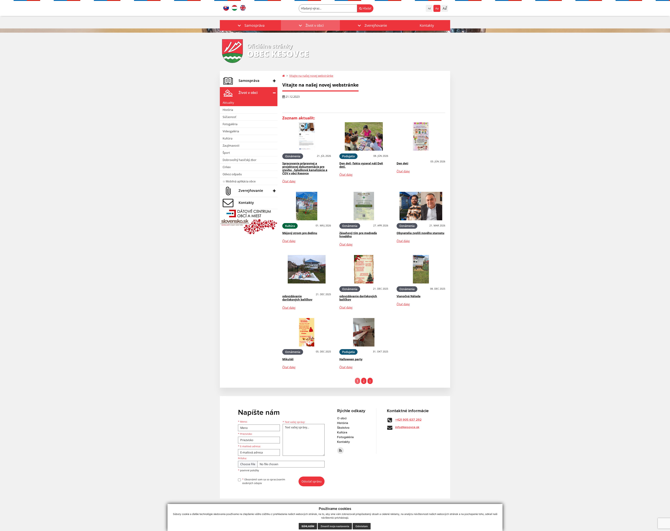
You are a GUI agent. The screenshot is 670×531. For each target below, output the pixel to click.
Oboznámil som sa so (263, 481)
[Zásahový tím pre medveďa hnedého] (363, 206)
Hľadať (366, 8)
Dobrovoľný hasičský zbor (239, 160)
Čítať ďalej (288, 181)
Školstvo (343, 427)
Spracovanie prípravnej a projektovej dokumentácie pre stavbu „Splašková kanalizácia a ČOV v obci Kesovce (304, 168)
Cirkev (227, 167)
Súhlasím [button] (308, 526)
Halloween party (350, 359)
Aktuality (228, 103)
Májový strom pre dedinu (299, 233)
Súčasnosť (229, 117)
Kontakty (427, 25)
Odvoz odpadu (232, 174)
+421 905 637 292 (408, 419)
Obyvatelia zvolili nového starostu (420, 233)
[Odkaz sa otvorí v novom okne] (340, 450)
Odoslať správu (312, 481)
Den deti (402, 163)
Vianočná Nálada (408, 296)
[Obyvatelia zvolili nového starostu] (421, 206)
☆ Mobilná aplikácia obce (239, 181)
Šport (226, 153)
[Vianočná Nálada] (421, 269)
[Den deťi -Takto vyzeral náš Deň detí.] (363, 136)
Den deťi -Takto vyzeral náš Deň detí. (361, 165)
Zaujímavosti (231, 146)
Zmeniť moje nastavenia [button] (335, 526)
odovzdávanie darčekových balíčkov (297, 297)
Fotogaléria (230, 124)
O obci (342, 418)
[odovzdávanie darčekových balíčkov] (306, 269)
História (228, 110)
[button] (250, 25)
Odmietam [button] (361, 526)
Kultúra (227, 138)
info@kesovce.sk (407, 427)
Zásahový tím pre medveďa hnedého (358, 234)
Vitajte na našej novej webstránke (311, 76)
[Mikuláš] (306, 332)
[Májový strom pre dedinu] (306, 206)
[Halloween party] (363, 332)
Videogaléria (231, 131)
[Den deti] (421, 136)
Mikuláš (287, 359)
